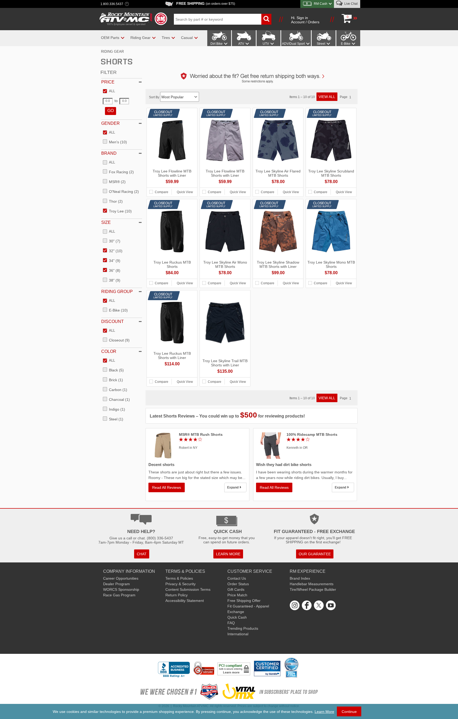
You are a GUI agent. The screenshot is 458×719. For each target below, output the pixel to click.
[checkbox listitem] (109, 91)
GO (110, 110)
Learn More (324, 711)
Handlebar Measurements (311, 584)
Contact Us (236, 578)
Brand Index (300, 578)
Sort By (154, 97)
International (237, 634)
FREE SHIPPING (205, 3)
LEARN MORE (228, 554)
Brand (109, 153)
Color (108, 351)
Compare (161, 192)
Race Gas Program (119, 595)
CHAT (142, 554)
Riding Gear (112, 52)
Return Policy (176, 595)
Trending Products (242, 628)
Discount (112, 321)
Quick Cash (237, 617)
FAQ (231, 623)
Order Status (238, 584)
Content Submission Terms (187, 589)
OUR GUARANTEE (315, 554)
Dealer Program (116, 584)
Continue (349, 711)
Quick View (185, 192)
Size (106, 222)
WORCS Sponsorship (121, 589)
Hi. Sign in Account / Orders (305, 20)
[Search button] (266, 19)
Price (107, 82)
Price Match (237, 595)
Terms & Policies (179, 578)
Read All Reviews (166, 487)
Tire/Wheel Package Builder (313, 589)
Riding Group (117, 291)
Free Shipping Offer (244, 600)
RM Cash (320, 4)
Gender (110, 123)
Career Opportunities (120, 578)
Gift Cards (235, 589)
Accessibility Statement (184, 600)
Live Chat (351, 4)
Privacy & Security (180, 584)
